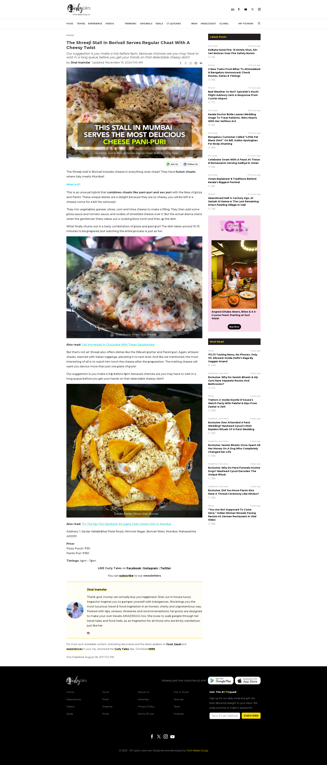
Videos (109, 23)
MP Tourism (245, 23)
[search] (258, 24)
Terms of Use (146, 713)
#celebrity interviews (218, 373)
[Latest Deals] (234, 236)
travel (177, 644)
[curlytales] (76, 684)
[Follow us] (192, 164)
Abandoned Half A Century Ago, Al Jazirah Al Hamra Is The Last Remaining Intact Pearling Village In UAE (233, 201)
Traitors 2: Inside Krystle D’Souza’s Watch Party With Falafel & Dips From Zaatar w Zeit (232, 403)
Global (224, 23)
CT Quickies (173, 23)
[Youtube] (245, 9)
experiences (74, 648)
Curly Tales (121, 648)
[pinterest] (195, 63)
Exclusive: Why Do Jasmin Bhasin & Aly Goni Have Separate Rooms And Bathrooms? (233, 381)
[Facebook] (239, 9)
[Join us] (173, 164)
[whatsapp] (190, 63)
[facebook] (180, 63)
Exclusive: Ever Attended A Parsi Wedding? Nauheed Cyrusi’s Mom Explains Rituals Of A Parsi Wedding (231, 426)
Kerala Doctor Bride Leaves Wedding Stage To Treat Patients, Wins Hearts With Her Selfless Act (232, 118)
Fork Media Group (197, 750)
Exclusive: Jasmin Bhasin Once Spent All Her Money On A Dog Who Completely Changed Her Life (234, 448)
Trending (130, 23)
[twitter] (185, 63)
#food (211, 350)
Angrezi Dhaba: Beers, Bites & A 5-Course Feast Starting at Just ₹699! (234, 315)
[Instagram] (259, 9)
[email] (201, 63)
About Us (143, 692)
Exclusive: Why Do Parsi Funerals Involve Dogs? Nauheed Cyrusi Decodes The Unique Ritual (234, 471)
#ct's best (212, 155)
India (194, 23)
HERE (151, 648)
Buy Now (234, 326)
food (169, 644)
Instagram (150, 568)
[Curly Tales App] (220, 681)
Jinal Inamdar (80, 62)
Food (69, 23)
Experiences (73, 699)
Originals (146, 23)
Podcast (179, 713)
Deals (159, 23)
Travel (81, 23)
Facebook (134, 568)
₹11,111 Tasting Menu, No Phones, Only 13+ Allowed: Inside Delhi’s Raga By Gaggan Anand (232, 358)
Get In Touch (181, 692)
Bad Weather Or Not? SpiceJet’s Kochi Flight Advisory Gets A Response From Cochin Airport (233, 95)
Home (70, 35)
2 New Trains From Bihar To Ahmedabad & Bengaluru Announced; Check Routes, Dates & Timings (234, 72)
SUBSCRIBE (251, 715)
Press (105, 713)
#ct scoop (212, 46)
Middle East (208, 23)
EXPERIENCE (95, 23)
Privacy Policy (146, 706)
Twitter (165, 568)
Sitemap (179, 699)
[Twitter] (252, 9)
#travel (211, 65)
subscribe (126, 575)
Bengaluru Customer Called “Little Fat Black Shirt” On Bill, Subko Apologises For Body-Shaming (233, 140)
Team (177, 706)
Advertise (143, 699)
